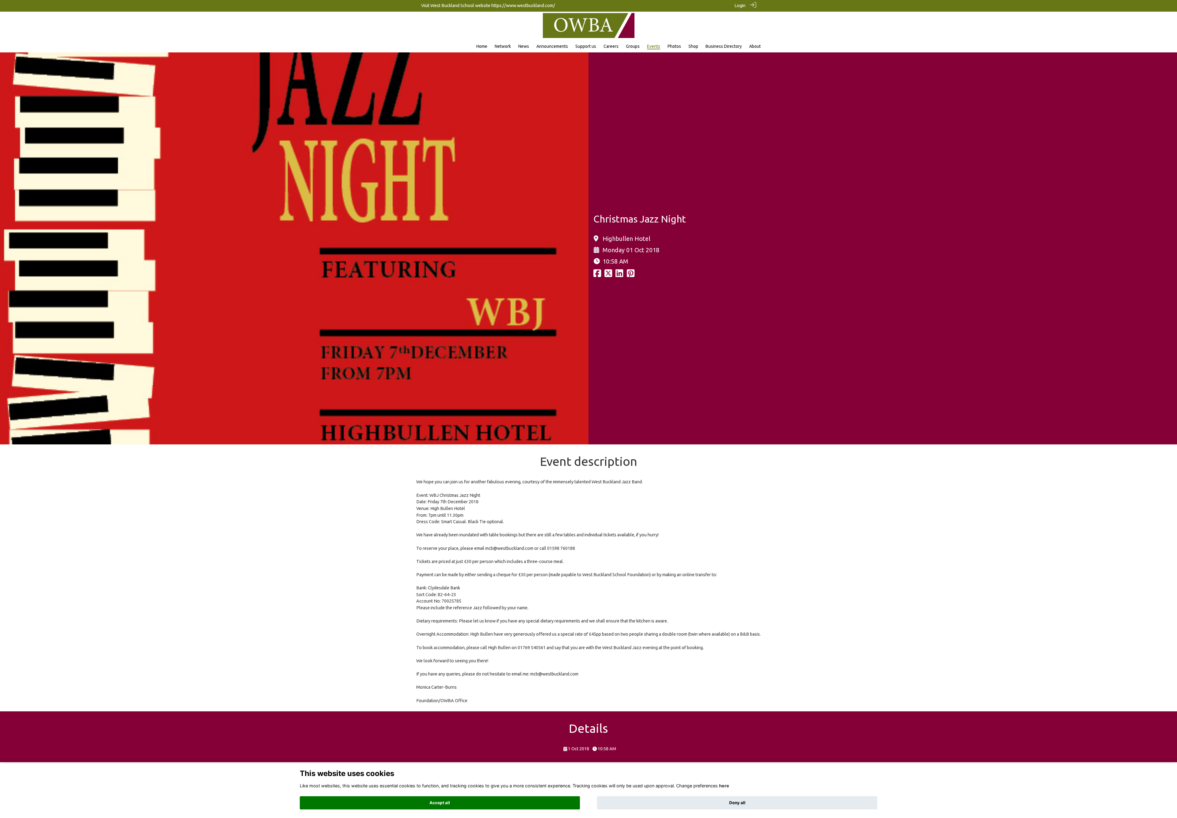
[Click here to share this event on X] (608, 274)
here (724, 785)
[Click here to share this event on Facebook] (597, 274)
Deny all (737, 802)
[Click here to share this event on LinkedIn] (619, 274)
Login (739, 5)
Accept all (439, 802)
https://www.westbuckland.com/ (523, 5)
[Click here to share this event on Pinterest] (630, 274)
